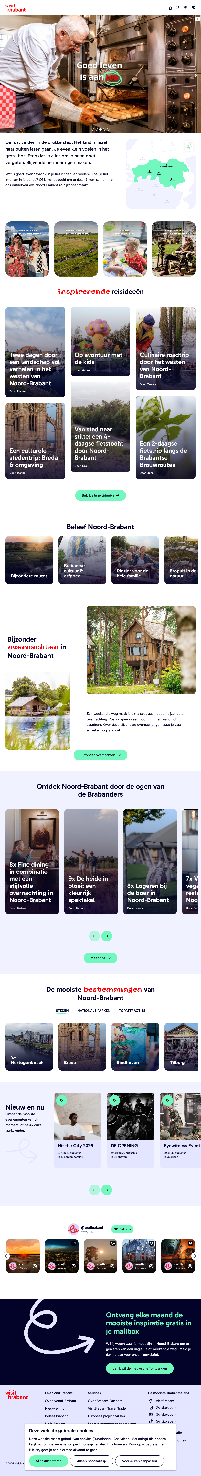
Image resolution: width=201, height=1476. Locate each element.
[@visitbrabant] (150, 1407)
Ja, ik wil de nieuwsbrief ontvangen (140, 1368)
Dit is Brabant (55, 1424)
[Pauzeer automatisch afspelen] (197, 19)
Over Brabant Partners (105, 1401)
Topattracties (132, 1011)
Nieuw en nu (55, 1408)
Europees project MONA (107, 1416)
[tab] (92, 129)
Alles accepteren (48, 1461)
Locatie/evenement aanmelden (112, 1424)
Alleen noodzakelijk (91, 1461)
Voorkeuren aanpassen (139, 1461)
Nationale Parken (93, 1011)
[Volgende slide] (195, 75)
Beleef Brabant (56, 1416)
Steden (62, 1011)
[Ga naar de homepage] (17, 8)
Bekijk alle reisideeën (98, 495)
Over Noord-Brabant (60, 1401)
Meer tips (97, 958)
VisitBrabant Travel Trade (107, 1408)
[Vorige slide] (5, 75)
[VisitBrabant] (150, 1400)
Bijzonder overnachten (97, 755)
